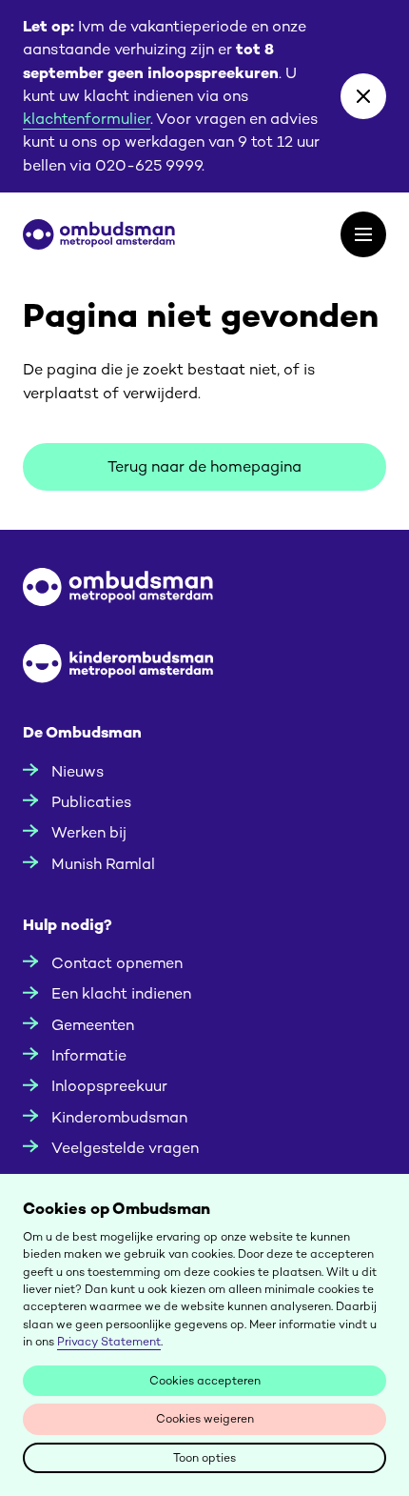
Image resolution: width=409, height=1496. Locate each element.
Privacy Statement (109, 1341)
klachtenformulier (86, 119)
